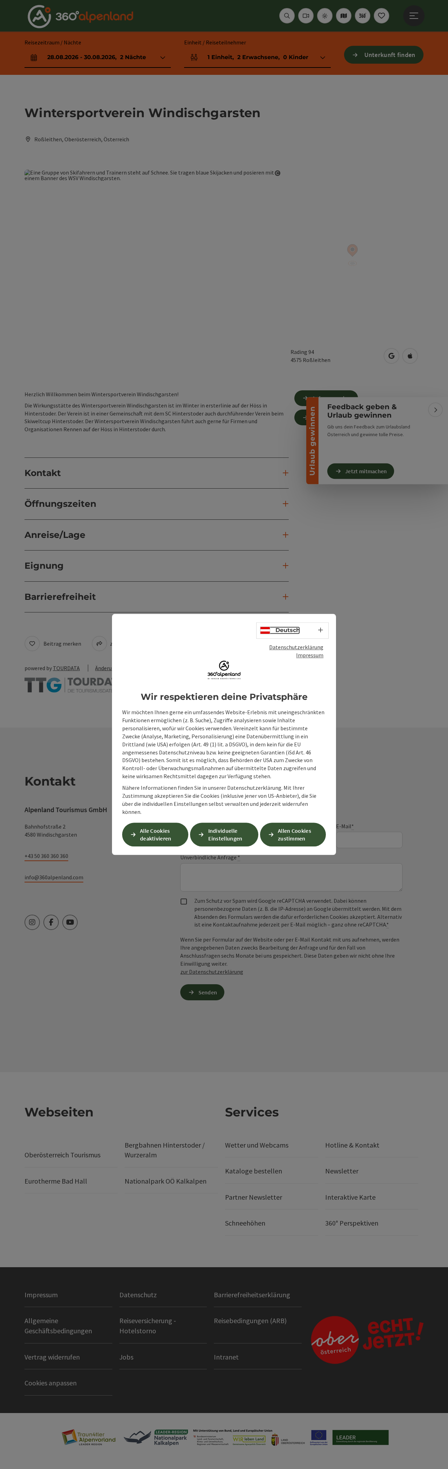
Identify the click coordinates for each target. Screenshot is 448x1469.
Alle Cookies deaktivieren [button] (156, 834)
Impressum (309, 655)
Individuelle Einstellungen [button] (225, 834)
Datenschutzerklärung (296, 647)
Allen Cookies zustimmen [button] (294, 834)
